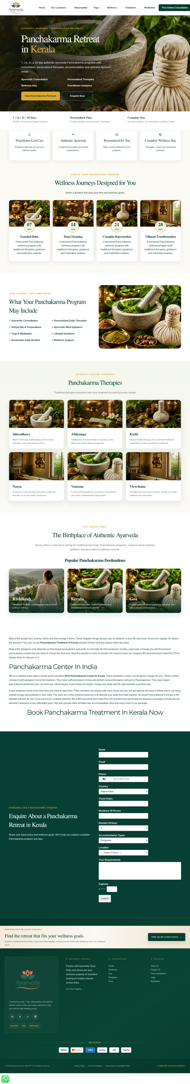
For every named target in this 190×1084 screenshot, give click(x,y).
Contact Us (155, 970)
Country (104, 786)
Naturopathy (81, 7)
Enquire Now (77, 96)
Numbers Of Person (110, 811)
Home (42, 7)
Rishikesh (113, 970)
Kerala (111, 966)
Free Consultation (158, 973)
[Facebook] (20, 1017)
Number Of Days (109, 823)
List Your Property (75, 989)
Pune (111, 981)
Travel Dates (106, 798)
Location (104, 847)
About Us (155, 966)
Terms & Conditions (95, 1066)
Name (103, 749)
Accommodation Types (112, 835)
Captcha (104, 884)
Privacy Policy (79, 1066)
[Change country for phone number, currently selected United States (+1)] (105, 779)
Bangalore (113, 977)
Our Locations (58, 7)
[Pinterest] (35, 1017)
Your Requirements (110, 860)
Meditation (149, 7)
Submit (105, 898)
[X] (27, 1017)
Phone (103, 774)
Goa (110, 973)
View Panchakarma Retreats (40, 96)
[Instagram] (12, 1017)
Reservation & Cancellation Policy (118, 1066)
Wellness (112, 7)
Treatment (130, 7)
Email (102, 762)
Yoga (96, 7)
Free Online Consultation (166, 937)
